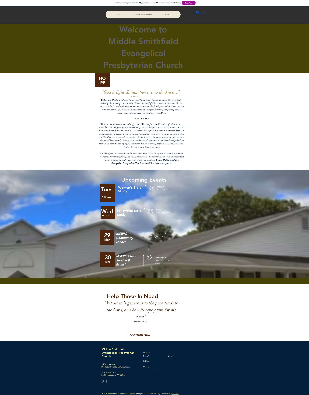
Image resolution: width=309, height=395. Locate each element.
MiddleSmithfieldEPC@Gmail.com (115, 367)
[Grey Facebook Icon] (106, 381)
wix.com (175, 394)
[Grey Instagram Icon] (102, 381)
